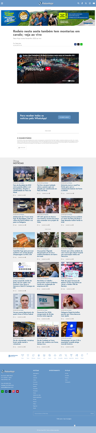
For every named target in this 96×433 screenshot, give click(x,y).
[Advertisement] (48, 429)
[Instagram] (90, 3)
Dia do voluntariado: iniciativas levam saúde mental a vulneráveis (23, 342)
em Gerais (21, 310)
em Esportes (45, 214)
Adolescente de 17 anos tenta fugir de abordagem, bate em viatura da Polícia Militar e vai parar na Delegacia (23, 219)
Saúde (34, 408)
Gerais (34, 393)
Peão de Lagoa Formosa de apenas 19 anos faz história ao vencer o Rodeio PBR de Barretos (71, 283)
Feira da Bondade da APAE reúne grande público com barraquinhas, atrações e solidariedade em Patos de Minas (22, 188)
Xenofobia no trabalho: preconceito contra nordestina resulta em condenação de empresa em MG (47, 283)
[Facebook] (82, 3)
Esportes (35, 386)
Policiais (34, 401)
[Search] (78, 3)
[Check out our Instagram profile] (13, 391)
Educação (35, 384)
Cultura (34, 380)
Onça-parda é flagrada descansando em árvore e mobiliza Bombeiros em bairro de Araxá (47, 253)
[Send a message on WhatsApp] (2, 391)
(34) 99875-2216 (10, 385)
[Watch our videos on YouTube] (17, 391)
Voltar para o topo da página (64, 419)
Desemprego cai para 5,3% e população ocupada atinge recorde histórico (71, 342)
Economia (35, 382)
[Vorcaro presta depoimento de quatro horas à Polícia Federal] (24, 301)
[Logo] (45, 3)
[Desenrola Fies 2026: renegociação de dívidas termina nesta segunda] (48, 301)
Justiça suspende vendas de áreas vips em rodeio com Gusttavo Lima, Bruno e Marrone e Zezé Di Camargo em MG (24, 284)
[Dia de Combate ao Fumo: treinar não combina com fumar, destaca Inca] (48, 329)
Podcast (66, 377)
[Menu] (2, 3)
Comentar (22, 147)
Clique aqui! (64, 117)
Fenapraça (35, 390)
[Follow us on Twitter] (10, 391)
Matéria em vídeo (37, 395)
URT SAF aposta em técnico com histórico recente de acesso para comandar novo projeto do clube (48, 219)
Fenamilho (35, 388)
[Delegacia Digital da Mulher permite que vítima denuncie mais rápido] (72, 301)
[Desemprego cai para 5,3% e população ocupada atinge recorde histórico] (72, 329)
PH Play (34, 399)
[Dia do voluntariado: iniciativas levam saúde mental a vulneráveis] (24, 329)
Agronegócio (36, 373)
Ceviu (66, 380)
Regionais (35, 406)
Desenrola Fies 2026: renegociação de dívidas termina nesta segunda (45, 314)
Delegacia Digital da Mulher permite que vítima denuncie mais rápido (70, 314)
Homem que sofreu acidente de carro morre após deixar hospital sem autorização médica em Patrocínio (72, 253)
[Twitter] (86, 3)
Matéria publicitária (37, 397)
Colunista (35, 377)
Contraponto (67, 382)
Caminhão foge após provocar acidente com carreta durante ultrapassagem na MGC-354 (23, 253)
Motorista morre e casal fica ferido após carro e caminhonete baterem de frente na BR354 (71, 188)
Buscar (92, 413)
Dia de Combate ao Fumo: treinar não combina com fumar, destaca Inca (47, 342)
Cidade (34, 375)
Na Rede (67, 375)
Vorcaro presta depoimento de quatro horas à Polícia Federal (23, 313)
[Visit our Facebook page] (6, 391)
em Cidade (21, 183)
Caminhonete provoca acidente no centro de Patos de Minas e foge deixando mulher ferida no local (71, 219)
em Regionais (22, 248)
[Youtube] (94, 3)
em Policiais (45, 183)
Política (34, 404)
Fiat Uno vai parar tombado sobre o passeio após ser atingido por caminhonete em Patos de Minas (47, 188)
